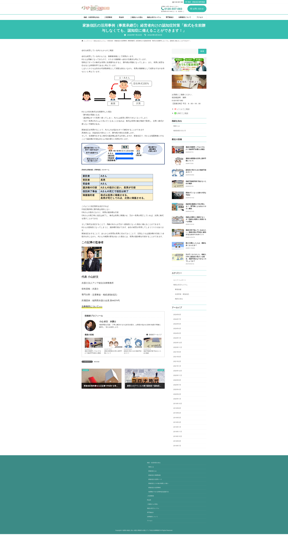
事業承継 (96, 362)
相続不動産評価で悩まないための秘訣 (152, 352)
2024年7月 (177, 319)
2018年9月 (177, 441)
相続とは (176, 126)
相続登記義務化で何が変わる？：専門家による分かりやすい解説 (196, 206)
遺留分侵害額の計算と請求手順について (113, 352)
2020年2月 (177, 394)
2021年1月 (177, 366)
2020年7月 (177, 385)
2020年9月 (177, 380)
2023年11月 (177, 347)
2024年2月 (177, 333)
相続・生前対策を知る (154, 463)
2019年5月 (177, 417)
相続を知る (99, 347)
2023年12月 (177, 342)
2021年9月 (177, 352)
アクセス (149, 521)
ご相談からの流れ (152, 504)
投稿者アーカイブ (155, 334)
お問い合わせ (198, 8)
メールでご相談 (183, 109)
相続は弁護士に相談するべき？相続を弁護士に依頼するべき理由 (196, 219)
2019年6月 (177, 413)
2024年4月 (177, 328)
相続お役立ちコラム (180, 285)
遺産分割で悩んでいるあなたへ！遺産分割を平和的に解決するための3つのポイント (196, 232)
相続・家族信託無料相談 (196, 2)
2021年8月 (177, 356)
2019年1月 (177, 427)
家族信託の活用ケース (155, 479)
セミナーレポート (179, 280)
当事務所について (152, 516)
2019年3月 (177, 422)
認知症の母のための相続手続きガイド (132, 352)
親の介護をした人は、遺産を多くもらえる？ (196, 244)
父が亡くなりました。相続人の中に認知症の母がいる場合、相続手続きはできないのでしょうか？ (196, 257)
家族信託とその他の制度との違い (158, 483)
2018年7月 (177, 446)
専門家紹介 (150, 512)
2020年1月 (177, 399)
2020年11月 (177, 375)
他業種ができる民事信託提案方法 (158, 492)
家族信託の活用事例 (154, 487)
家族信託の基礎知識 (154, 475)
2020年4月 (177, 389)
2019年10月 (177, 403)
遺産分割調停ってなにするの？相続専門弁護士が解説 (93, 352)
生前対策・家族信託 (182, 294)
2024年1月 (177, 338)
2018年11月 (177, 431)
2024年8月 (177, 314)
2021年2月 (177, 361)
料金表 (149, 500)
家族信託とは (152, 471)
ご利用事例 (150, 496)
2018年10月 (177, 436)
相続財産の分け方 (179, 130)
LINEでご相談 (182, 113)
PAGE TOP (279, 517)
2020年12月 (177, 371)
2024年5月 (177, 324)
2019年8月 (177, 408)
